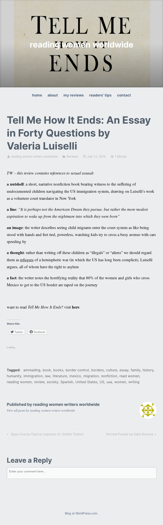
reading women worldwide (81, 44)
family (135, 370)
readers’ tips (100, 95)
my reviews (73, 95)
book (47, 370)
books (58, 370)
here (75, 307)
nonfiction (109, 376)
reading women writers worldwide (34, 156)
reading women (19, 382)
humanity (14, 376)
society (52, 382)
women (120, 382)
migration (91, 376)
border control (77, 370)
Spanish (66, 382)
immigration (33, 376)
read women (129, 376)
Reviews (72, 156)
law (47, 376)
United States (86, 382)
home (37, 95)
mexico (75, 376)
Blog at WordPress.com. (81, 513)
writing (133, 382)
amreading (31, 370)
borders (97, 370)
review (39, 382)
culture (111, 370)
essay (123, 370)
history (148, 370)
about (53, 95)
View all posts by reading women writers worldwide (41, 410)
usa (109, 382)
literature (60, 376)
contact (124, 95)
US (102, 382)
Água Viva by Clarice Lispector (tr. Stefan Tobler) (44, 435)
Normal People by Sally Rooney (129, 435)
